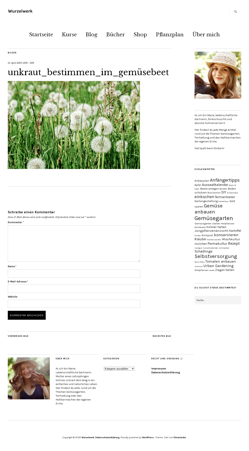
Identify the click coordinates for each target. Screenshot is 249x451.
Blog (91, 34)
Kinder (198, 235)
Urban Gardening (218, 266)
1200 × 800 (28, 63)
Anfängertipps (225, 180)
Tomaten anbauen (220, 261)
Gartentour (223, 201)
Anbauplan (202, 180)
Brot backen (214, 192)
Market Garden (214, 239)
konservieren (226, 234)
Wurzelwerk (88, 437)
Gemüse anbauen (209, 209)
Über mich (206, 34)
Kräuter (200, 239)
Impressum (158, 368)
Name (12, 266)
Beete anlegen (209, 188)
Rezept (234, 243)
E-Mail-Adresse (18, 281)
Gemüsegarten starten (207, 223)
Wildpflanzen (202, 270)
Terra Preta (199, 262)
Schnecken (224, 248)
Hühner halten (216, 227)
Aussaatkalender (215, 185)
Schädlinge (203, 251)
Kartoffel (235, 230)
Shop (140, 34)
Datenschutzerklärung (165, 372)
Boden (223, 188)
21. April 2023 (15, 63)
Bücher (115, 34)
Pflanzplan (170, 34)
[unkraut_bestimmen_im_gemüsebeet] (74, 168)
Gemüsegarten (214, 218)
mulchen (201, 244)
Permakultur (217, 244)
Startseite (41, 34)
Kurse (69, 34)
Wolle (211, 270)
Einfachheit (232, 193)
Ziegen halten (224, 270)
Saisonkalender (210, 248)
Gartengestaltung (206, 201)
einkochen (204, 196)
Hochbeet (200, 227)
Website (12, 296)
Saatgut (198, 248)
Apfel (198, 185)
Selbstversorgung (216, 256)
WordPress (148, 437)
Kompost (207, 235)
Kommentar (16, 222)
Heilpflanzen (227, 223)
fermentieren (225, 197)
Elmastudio (180, 437)
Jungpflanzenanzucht (211, 230)
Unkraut (199, 266)
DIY (223, 192)
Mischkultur (231, 239)
